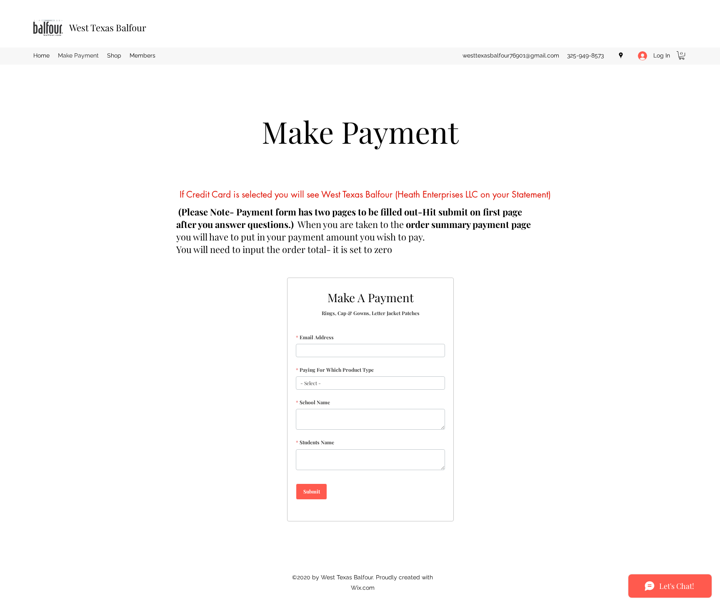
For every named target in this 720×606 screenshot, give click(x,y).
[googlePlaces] (621, 55)
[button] (682, 55)
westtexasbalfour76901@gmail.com (510, 55)
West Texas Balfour (107, 27)
